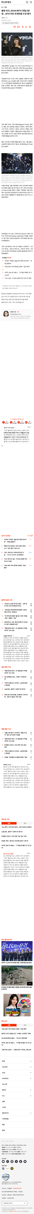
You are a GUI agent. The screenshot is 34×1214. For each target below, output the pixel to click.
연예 (5, 7)
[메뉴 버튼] (31, 2)
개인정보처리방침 (17, 1188)
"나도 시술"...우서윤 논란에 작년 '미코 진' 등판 (18, 278)
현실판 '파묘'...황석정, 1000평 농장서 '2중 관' (14, 841)
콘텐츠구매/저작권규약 (18, 1195)
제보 (3, 1124)
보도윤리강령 (10, 1198)
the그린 (4, 1084)
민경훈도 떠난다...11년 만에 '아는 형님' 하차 (14, 836)
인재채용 (9, 1188)
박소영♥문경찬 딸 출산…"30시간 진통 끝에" (14, 1038)
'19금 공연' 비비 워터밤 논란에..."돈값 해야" (17, 266)
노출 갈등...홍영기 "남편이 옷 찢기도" (15, 689)
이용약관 (20, 1191)
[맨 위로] (30, 1206)
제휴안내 (9, 1195)
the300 (5, 1067)
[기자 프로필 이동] (6, 314)
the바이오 (5, 1078)
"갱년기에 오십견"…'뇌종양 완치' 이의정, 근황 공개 (16, 1050)
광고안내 (4, 1195)
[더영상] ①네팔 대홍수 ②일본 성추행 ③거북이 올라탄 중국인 (16, 988)
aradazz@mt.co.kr (15, 314)
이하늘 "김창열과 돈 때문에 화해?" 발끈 (15, 757)
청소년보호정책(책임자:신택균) (9, 1191)
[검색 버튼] (27, 2)
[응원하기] (18, 312)
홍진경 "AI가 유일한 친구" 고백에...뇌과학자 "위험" (16, 1033)
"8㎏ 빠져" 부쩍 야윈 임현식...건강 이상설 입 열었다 (16, 827)
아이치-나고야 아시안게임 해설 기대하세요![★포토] (16, 963)
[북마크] (30, 27)
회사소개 (4, 1188)
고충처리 (4, 1198)
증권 (3, 1061)
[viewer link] (30, 53)
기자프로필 (5, 1119)
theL (3, 1073)
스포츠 (4, 1107)
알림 (3, 1130)
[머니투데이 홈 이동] (7, 1141)
